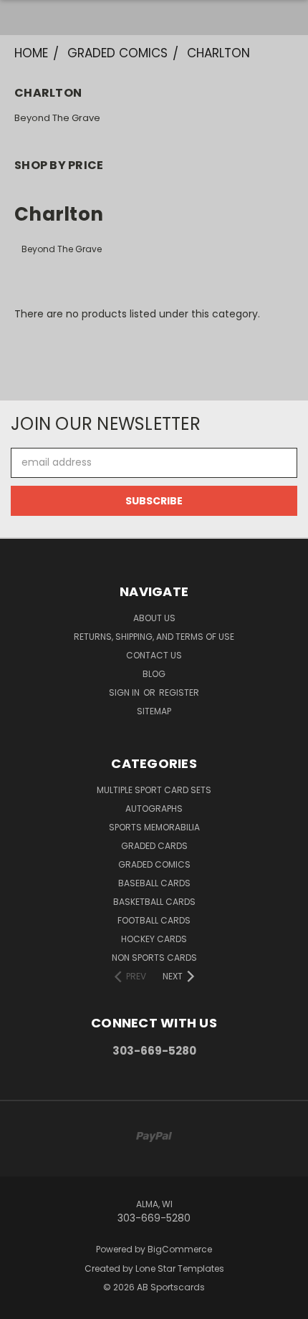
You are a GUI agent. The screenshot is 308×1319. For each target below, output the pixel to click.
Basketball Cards (154, 902)
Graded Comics (154, 864)
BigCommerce (180, 1249)
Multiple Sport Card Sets (154, 790)
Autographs (154, 808)
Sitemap (154, 711)
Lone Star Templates (179, 1268)
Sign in (125, 692)
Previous (22, 1305)
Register (179, 692)
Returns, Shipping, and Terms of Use (154, 636)
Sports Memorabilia (154, 827)
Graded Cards (154, 846)
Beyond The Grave (57, 118)
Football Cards (154, 920)
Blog (154, 674)
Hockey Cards (154, 939)
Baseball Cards (154, 883)
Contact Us (154, 655)
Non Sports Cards (154, 957)
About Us (154, 618)
